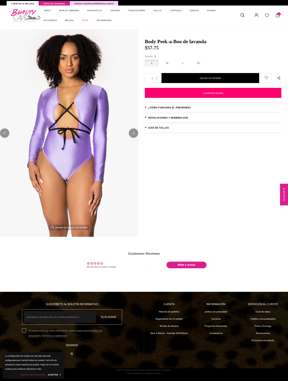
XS (198, 63)
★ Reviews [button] (284, 194)
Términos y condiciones (54, 335)
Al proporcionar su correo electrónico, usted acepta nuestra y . (65, 333)
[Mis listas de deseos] (267, 16)
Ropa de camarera (54, 4)
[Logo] (24, 15)
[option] (69, 133)
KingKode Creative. (153, 373)
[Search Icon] (244, 15)
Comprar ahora (213, 93)
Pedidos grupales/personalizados (94, 4)
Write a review (186, 264)
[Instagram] (72, 353)
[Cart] (278, 16)
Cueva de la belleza (22, 4)
